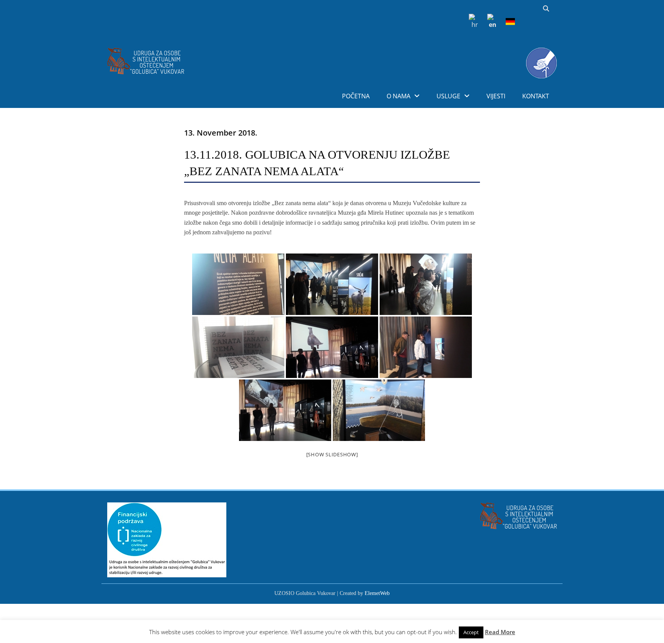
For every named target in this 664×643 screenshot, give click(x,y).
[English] (491, 21)
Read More (500, 632)
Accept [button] (471, 632)
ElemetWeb (377, 593)
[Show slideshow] (332, 454)
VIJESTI (495, 96)
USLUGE (448, 96)
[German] (510, 21)
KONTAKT (535, 96)
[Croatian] (473, 21)
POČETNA (356, 96)
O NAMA (398, 96)
